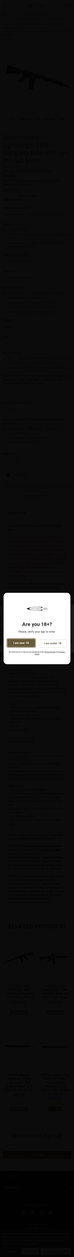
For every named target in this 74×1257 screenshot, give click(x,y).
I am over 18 (21, 643)
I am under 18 (52, 643)
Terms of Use (49, 652)
